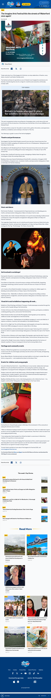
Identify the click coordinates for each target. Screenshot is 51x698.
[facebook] (13, 673)
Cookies (15, 669)
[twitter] (17, 673)
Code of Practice (32, 669)
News (3, 10)
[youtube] (25, 673)
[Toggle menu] (3, 4)
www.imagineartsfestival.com (9, 449)
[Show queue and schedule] (49, 695)
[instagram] (29, 673)
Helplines (41, 669)
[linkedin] (38, 673)
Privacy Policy (22, 669)
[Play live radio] (2, 695)
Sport (20, 452)
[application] (25, 103)
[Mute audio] (39, 695)
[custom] (21, 673)
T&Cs (9, 669)
